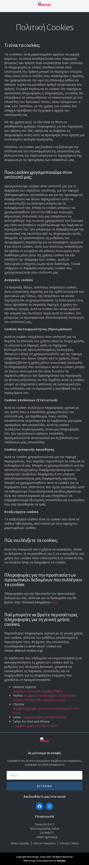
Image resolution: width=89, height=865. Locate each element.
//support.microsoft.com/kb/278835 (38, 691)
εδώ (54, 602)
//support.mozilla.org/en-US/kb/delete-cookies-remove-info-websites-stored (45, 698)
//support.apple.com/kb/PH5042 (44, 717)
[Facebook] (39, 806)
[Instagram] (49, 806)
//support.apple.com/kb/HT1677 (35, 726)
